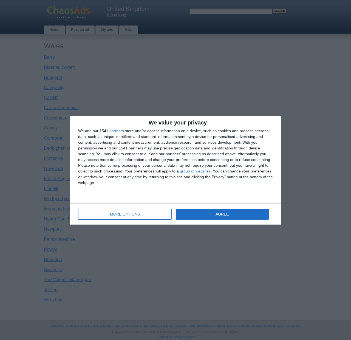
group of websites (195, 171)
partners (116, 131)
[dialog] (175, 170)
